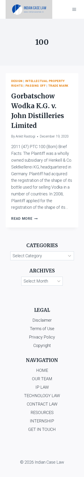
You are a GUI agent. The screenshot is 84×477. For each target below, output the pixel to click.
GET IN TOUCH (42, 429)
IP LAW (42, 387)
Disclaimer (42, 320)
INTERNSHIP (42, 420)
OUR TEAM (42, 378)
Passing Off (35, 85)
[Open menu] (74, 9)
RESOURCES (42, 412)
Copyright (42, 345)
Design (17, 81)
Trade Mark (58, 85)
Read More (24, 219)
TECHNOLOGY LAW (42, 395)
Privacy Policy (42, 337)
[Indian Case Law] (29, 9)
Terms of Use (42, 328)
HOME (42, 370)
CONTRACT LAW (42, 404)
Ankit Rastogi (25, 136)
